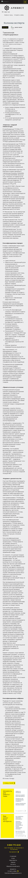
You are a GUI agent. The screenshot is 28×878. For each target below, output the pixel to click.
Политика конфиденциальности (13, 873)
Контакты (13, 864)
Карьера (13, 862)
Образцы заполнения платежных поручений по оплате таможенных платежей (19, 824)
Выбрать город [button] (8, 15)
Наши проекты (13, 860)
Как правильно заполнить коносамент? (19, 818)
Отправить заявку (19, 15)
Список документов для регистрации (21, 804)
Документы (13, 869)
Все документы (20, 811)
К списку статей (8, 783)
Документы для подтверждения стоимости (20, 800)
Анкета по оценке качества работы (20, 795)
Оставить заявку (12, 871)
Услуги (13, 858)
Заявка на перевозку (18, 791)
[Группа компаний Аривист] (14, 7)
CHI (9, 12)
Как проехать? (13, 852)
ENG (6, 12)
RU (2, 12)
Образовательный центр (13, 866)
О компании (13, 856)
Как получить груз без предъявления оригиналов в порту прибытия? (20, 833)
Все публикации (19, 836)
